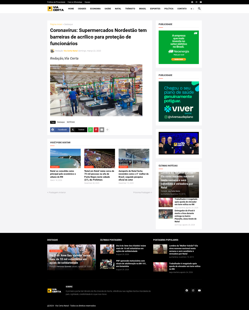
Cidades (82, 8)
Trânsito (130, 8)
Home (71, 8)
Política (168, 8)
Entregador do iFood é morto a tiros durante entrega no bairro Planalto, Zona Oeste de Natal (186, 216)
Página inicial (56, 24)
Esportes (155, 8)
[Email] (101, 129)
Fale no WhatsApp (75, 2)
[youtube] (201, 2)
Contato (182, 8)
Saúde (108, 8)
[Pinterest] (96, 129)
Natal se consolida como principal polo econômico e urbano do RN (63, 174)
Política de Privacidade (56, 2)
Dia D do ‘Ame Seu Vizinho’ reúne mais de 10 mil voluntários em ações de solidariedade (131, 248)
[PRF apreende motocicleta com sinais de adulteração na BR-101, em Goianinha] (107, 264)
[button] (192, 8)
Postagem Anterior (57, 192)
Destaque (68, 24)
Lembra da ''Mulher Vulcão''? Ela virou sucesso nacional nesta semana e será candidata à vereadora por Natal (183, 250)
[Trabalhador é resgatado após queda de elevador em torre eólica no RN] (166, 202)
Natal (118, 8)
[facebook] (192, 2)
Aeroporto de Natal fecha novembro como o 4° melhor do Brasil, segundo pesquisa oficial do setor (134, 175)
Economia (95, 8)
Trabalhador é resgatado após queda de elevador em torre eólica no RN (186, 202)
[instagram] (196, 2)
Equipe (87, 2)
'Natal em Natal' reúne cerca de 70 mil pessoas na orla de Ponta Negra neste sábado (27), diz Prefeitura (99, 175)
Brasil (142, 8)
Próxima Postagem (141, 192)
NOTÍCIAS (71, 122)
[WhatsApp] (90, 129)
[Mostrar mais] (107, 129)
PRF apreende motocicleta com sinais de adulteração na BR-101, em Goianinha (131, 263)
